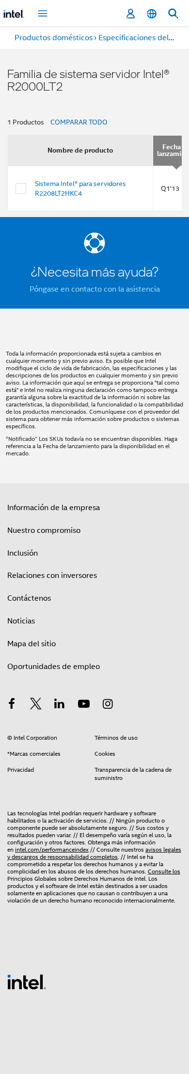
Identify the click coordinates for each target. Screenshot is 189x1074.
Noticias (21, 621)
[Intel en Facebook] (11, 705)
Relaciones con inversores (52, 575)
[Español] (151, 13)
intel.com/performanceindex (52, 849)
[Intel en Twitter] (36, 705)
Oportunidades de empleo (53, 666)
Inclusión (22, 553)
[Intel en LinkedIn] (59, 705)
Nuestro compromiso (43, 530)
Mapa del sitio (31, 644)
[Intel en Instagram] (107, 705)
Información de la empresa (53, 508)
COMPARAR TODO (79, 122)
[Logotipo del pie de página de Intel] (26, 981)
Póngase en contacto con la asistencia (95, 289)
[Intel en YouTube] (84, 705)
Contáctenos (29, 598)
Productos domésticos (54, 38)
